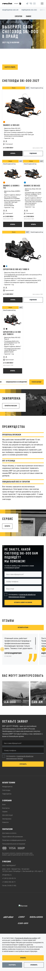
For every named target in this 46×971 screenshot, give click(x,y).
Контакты (6, 808)
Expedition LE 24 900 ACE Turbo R (12, 333)
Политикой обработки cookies (26, 938)
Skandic (28, 16)
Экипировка (6, 819)
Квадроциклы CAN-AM (10, 10)
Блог (4, 804)
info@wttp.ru (7, 875)
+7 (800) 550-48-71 (9, 882)
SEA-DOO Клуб (7, 815)
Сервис (4, 811)
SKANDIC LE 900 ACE (11, 125)
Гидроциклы (6, 794)
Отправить (23, 764)
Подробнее (33, 153)
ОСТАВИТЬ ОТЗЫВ (23, 627)
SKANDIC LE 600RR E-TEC (11, 186)
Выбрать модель (10, 67)
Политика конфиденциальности (14, 840)
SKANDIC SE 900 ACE (32, 185)
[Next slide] (44, 649)
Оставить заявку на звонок (23, 602)
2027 (27, 87)
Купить (12, 153)
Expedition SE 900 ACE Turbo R (16, 269)
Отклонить (33, 965)
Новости (5, 822)
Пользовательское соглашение (13, 844)
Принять (23, 958)
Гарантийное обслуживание (12, 837)
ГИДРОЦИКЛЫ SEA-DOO (29, 10)
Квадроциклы (7, 786)
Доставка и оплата (9, 833)
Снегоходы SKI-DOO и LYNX (13, 22)
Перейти (7, 526)
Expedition (18, 16)
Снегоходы (6, 790)
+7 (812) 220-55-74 (9, 878)
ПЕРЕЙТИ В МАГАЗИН (11, 406)
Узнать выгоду (36, 382)
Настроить (12, 965)
